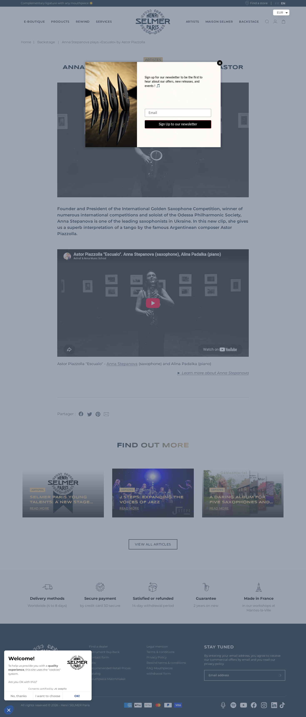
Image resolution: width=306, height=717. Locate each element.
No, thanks (19, 696)
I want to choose (47, 696)
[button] (9, 710)
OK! (77, 696)
